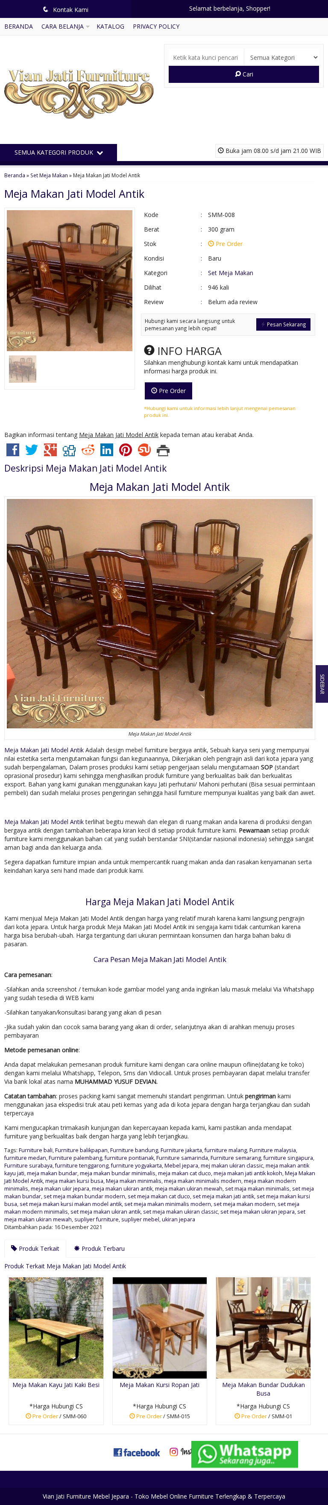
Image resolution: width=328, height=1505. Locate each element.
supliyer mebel (140, 1219)
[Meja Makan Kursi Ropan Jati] (160, 1327)
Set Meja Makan (49, 175)
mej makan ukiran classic (232, 1165)
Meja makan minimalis (133, 1181)
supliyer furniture (96, 1219)
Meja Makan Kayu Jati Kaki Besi (56, 1385)
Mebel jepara (181, 1165)
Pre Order (171, 391)
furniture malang (226, 1150)
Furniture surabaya (28, 1165)
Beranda (18, 26)
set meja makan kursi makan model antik (71, 1204)
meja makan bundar (52, 1173)
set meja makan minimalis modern (167, 1204)
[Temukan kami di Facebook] (137, 1451)
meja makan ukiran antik (122, 1188)
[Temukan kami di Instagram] (191, 1451)
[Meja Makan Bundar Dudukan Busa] (263, 1327)
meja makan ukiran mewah (189, 1188)
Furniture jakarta (181, 1150)
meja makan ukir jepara (60, 1188)
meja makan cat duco (184, 1173)
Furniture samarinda (182, 1158)
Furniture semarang (236, 1158)
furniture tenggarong (81, 1165)
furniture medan (25, 1158)
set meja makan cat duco (159, 1196)
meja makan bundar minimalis (117, 1173)
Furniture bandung (134, 1150)
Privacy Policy (156, 26)
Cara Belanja (62, 26)
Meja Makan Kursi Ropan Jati (159, 1385)
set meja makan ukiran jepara (257, 1211)
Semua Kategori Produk (55, 152)
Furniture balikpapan (81, 1150)
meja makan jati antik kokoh (248, 1173)
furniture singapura (288, 1158)
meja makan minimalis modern (202, 1181)
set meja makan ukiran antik (105, 1211)
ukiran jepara (178, 1219)
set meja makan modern (244, 1204)
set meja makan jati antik (223, 1196)
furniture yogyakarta (136, 1165)
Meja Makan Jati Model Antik (74, 193)
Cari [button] (247, 74)
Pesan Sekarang (286, 324)
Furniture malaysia (272, 1150)
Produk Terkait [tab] (38, 1248)
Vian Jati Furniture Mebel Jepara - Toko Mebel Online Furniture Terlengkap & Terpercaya (164, 1496)
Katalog (110, 26)
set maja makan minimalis (257, 1188)
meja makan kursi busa (74, 1181)
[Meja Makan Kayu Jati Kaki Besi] (56, 1327)
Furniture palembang (75, 1158)
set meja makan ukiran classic (180, 1211)
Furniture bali (36, 1150)
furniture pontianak (129, 1158)
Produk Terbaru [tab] (102, 1248)
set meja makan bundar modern (84, 1196)
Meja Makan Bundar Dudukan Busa (263, 1389)
